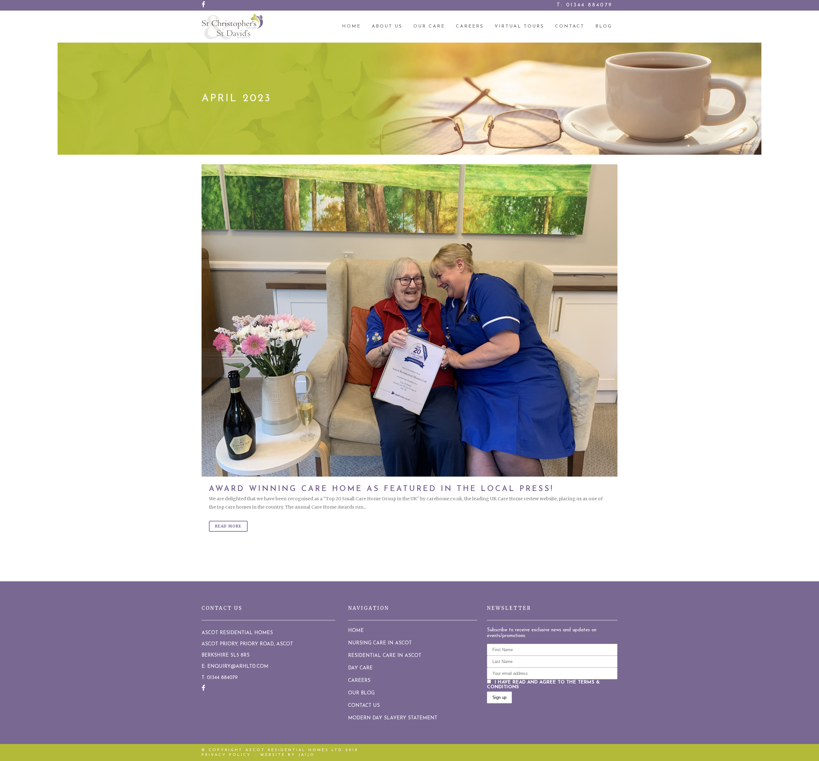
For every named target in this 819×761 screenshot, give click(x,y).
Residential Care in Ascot (384, 655)
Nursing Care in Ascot (380, 643)
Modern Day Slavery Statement (392, 718)
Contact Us (364, 705)
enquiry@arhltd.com (237, 666)
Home (356, 630)
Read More (228, 526)
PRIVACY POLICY (226, 755)
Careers (359, 680)
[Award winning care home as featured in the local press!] (409, 320)
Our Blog (361, 693)
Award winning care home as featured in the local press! (381, 489)
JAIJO (306, 755)
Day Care (360, 668)
